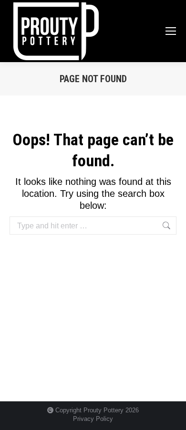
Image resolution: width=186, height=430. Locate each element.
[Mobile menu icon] (170, 31)
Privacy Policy (93, 418)
